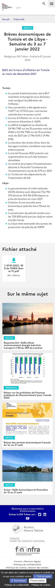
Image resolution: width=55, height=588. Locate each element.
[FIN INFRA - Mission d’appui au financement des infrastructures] (27, 550)
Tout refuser (19, 580)
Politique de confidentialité (27, 564)
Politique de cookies (16, 567)
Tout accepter (43, 576)
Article (27, 28)
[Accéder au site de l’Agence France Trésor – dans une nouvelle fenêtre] (27, 528)
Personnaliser (37, 580)
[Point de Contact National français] (27, 539)
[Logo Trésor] (25, 8)
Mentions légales (32, 561)
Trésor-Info (18, 19)
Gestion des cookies (38, 567)
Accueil (6, 19)
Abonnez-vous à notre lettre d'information (27, 509)
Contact (18, 561)
